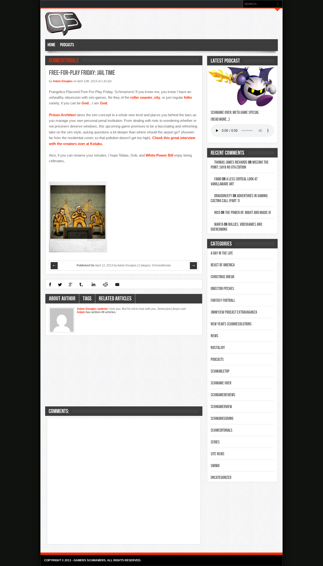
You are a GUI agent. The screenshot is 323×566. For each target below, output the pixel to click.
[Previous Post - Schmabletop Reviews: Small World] (54, 265)
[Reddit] (105, 284)
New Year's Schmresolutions (231, 324)
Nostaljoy (218, 347)
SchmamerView (221, 406)
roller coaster (141, 97)
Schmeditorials (64, 60)
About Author (62, 298)
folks (188, 97)
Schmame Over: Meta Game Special (235, 112)
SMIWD (215, 465)
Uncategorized (221, 477)
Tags (87, 298)
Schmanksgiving (222, 418)
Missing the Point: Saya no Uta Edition (240, 165)
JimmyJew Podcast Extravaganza (234, 312)
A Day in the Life (222, 253)
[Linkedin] (93, 284)
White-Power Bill (159, 155)
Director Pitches (222, 288)
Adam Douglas (63, 81)
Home (51, 45)
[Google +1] (70, 284)
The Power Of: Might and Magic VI (248, 212)
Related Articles (115, 298)
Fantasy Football (223, 300)
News (214, 335)
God (85, 103)
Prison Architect (62, 115)
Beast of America (223, 265)
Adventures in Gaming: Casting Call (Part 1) (239, 198)
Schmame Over (221, 383)
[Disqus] (124, 481)
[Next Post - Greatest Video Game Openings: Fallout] (193, 265)
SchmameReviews (223, 394)
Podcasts (67, 45)
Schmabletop (220, 371)
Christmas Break (222, 276)
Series (215, 442)
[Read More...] (220, 119)
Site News (217, 453)
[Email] (117, 284)
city (157, 97)
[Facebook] (50, 284)
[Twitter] (60, 284)
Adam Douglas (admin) (92, 309)
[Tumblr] (81, 284)
